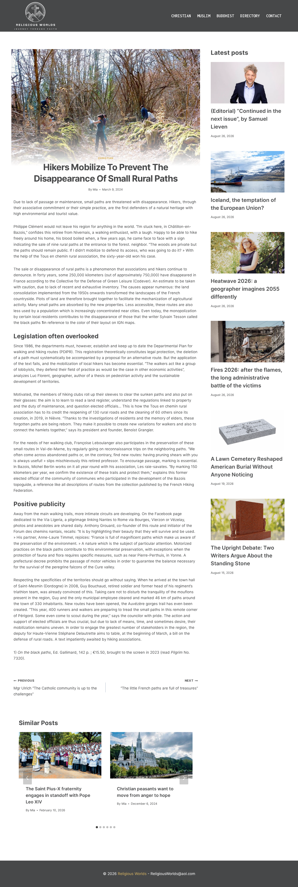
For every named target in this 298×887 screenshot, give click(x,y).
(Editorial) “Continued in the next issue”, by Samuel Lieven (246, 119)
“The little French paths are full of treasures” (159, 684)
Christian (181, 16)
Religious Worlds (132, 874)
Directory (250, 16)
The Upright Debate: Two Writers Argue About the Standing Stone (242, 556)
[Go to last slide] (27, 777)
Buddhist (225, 16)
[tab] (97, 827)
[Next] (184, 777)
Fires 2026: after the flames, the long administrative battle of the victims (246, 378)
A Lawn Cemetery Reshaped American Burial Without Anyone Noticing (247, 467)
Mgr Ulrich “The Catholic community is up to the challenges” (55, 687)
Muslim (203, 16)
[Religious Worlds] (35, 16)
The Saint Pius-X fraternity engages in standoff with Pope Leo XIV (58, 795)
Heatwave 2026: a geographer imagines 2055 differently (245, 289)
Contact (273, 16)
